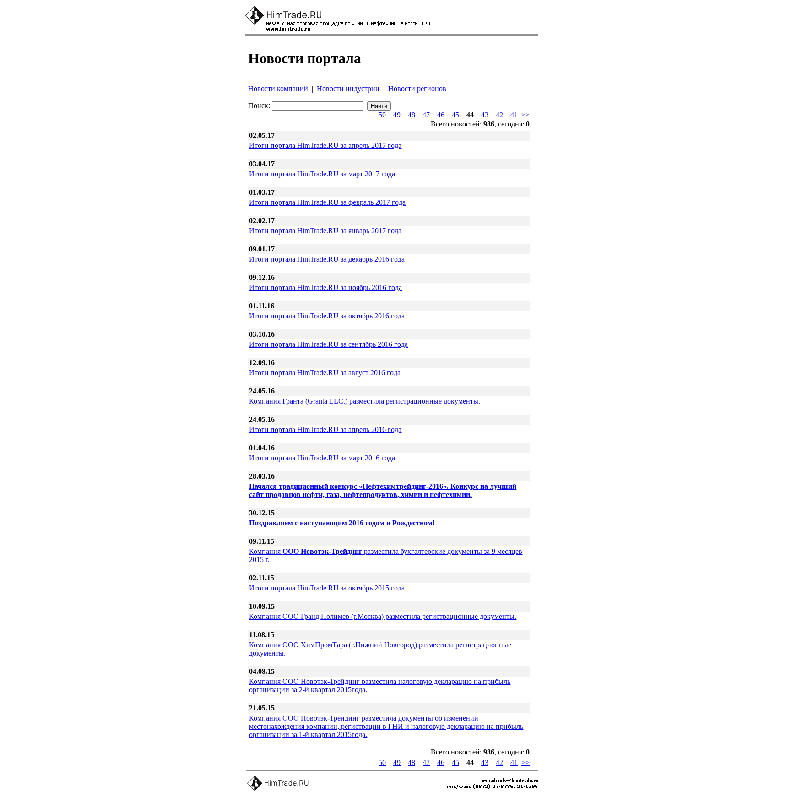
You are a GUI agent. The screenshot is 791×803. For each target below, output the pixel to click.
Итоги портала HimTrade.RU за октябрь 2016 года (327, 316)
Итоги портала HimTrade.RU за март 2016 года (322, 458)
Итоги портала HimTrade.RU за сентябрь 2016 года (328, 344)
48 (411, 115)
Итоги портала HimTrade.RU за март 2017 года (322, 174)
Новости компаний (278, 89)
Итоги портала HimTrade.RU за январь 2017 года (325, 231)
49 (397, 115)
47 (426, 115)
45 (455, 115)
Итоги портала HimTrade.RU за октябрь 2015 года (327, 588)
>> (525, 115)
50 (382, 115)
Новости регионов (417, 89)
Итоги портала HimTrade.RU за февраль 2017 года (327, 202)
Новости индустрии (348, 89)
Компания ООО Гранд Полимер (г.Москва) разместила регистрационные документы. (382, 616)
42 (499, 115)
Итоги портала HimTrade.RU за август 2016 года (325, 373)
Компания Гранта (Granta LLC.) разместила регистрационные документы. (364, 401)
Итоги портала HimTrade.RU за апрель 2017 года (325, 145)
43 (484, 115)
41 (514, 115)
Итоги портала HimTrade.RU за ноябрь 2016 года (325, 287)
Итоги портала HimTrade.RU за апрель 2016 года (325, 429)
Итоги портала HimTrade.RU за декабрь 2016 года (327, 259)
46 (440, 115)
